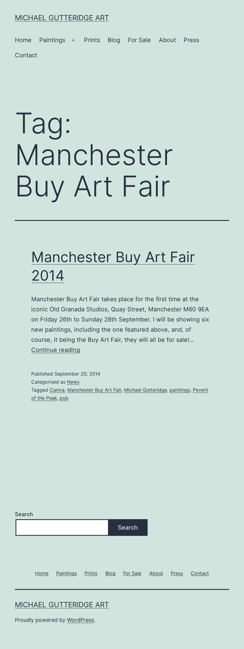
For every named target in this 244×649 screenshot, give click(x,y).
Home (23, 40)
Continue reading (55, 349)
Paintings (52, 40)
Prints (92, 40)
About (167, 40)
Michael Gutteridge (145, 390)
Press (191, 40)
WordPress (80, 620)
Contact (26, 55)
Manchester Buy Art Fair (94, 390)
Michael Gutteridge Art (62, 17)
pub (64, 398)
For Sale (139, 40)
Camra (57, 390)
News (73, 382)
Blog (114, 40)
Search (24, 514)
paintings (180, 390)
